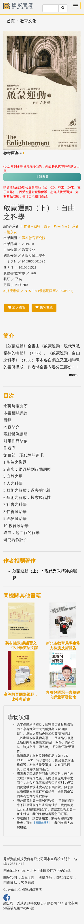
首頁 (11, 21)
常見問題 (27, 878)
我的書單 (46, 307)
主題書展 (42, 176)
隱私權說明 (64, 878)
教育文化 (28, 21)
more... (75, 374)
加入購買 (18, 307)
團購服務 (45, 878)
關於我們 (10, 878)
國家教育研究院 (33, 238)
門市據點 (10, 882)
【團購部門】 (41, 823)
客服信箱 (27, 882)
